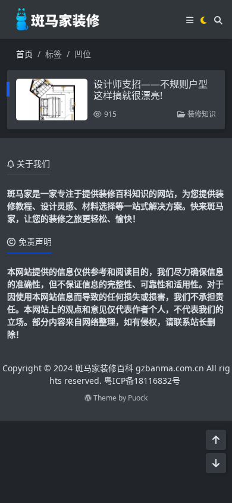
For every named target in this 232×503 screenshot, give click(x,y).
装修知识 (201, 114)
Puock (138, 398)
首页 (24, 54)
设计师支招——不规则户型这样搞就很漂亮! (150, 89)
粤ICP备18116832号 (142, 380)
